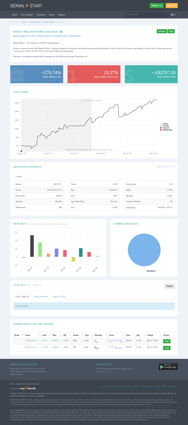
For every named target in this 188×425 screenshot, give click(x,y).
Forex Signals (27, 15)
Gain (44, 335)
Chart (111, 335)
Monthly (98, 335)
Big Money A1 (31, 347)
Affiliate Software (146, 386)
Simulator (40, 15)
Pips (54, 335)
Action (166, 335)
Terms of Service (125, 386)
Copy (171, 31)
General (19, 177)
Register (155, 5)
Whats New (172, 386)
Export (170, 286)
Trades (76, 335)
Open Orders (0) (41, 297)
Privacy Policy (113, 386)
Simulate (162, 31)
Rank (17, 335)
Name (27, 335)
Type (87, 335)
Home (14, 15)
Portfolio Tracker (160, 386)
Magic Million (49, 22)
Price (128, 335)
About (51, 15)
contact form (107, 371)
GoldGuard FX (31, 340)
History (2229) (59, 297)
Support (61, 15)
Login (170, 5)
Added (150, 335)
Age (138, 335)
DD (64, 335)
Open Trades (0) (22, 297)
